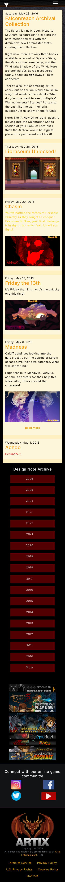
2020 (29, 545)
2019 (29, 556)
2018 (29, 567)
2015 (29, 600)
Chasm (13, 206)
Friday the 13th (23, 283)
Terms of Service (20, 863)
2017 (29, 578)
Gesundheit (13, 454)
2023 (29, 512)
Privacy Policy (47, 863)
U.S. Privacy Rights (19, 869)
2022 (29, 523)
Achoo (13, 447)
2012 (29, 634)
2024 (29, 500)
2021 (29, 534)
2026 (29, 478)
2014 (29, 612)
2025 (29, 489)
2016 (29, 589)
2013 (29, 623)
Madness (16, 347)
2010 (29, 656)
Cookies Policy (48, 869)
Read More (32, 427)
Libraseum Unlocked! (30, 151)
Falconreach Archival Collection (30, 21)
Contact (32, 876)
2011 (30, 645)
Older (29, 667)
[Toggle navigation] (7, 3)
